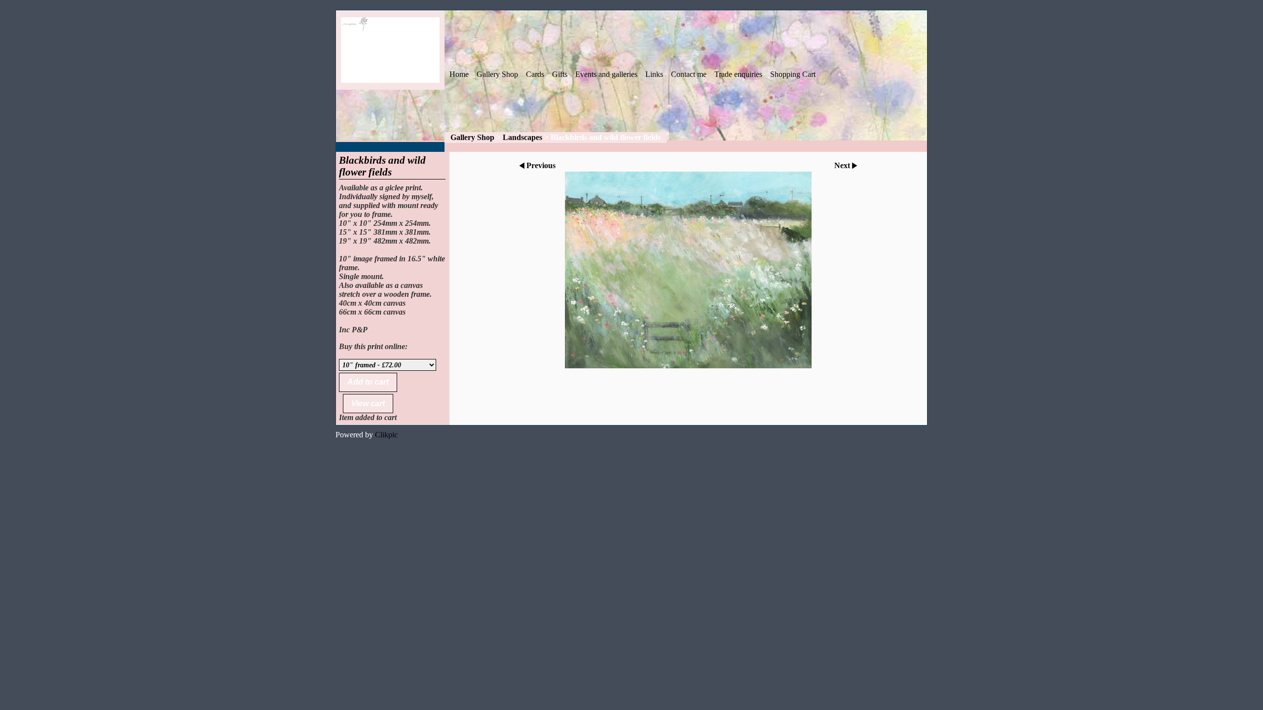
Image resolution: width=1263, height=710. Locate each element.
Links (654, 74)
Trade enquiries (738, 74)
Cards (535, 74)
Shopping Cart (793, 74)
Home (459, 74)
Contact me (688, 74)
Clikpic (386, 434)
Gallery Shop (497, 74)
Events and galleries (606, 74)
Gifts (559, 74)
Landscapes (522, 137)
